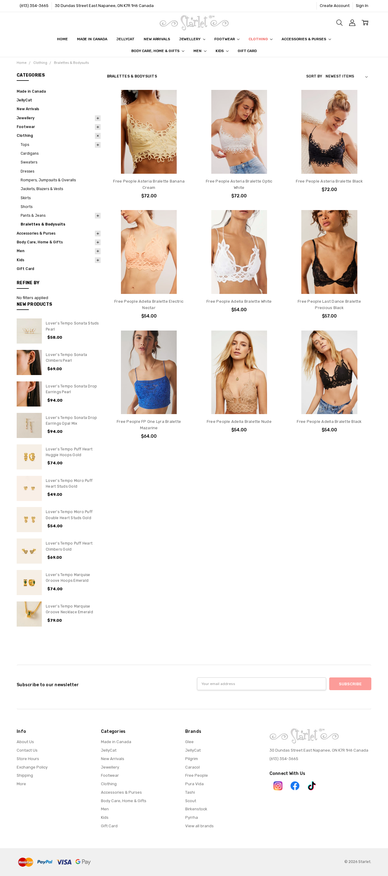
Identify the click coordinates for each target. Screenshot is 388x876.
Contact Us (27, 750)
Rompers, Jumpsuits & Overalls (48, 180)
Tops (25, 145)
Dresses (27, 171)
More (21, 784)
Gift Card (247, 51)
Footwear (225, 39)
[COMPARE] (181, 110)
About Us (25, 741)
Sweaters (29, 162)
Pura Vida (194, 784)
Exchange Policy (32, 767)
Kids (220, 51)
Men (197, 51)
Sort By (314, 76)
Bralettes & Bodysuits (43, 224)
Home (62, 39)
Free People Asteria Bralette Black (329, 181)
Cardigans (29, 153)
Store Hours (28, 758)
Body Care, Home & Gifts (155, 51)
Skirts (26, 198)
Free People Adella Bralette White (239, 301)
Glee (189, 741)
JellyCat (125, 39)
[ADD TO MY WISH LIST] (181, 119)
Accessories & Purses (304, 39)
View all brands (199, 826)
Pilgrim (191, 758)
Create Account (335, 5)
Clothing (259, 39)
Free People (196, 775)
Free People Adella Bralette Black (329, 421)
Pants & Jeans (33, 215)
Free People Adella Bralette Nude (239, 421)
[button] (277, 785)
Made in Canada (92, 39)
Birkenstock (196, 809)
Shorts (26, 207)
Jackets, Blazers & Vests (42, 189)
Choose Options (149, 162)
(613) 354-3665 (34, 5)
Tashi (190, 792)
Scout (190, 801)
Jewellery (190, 39)
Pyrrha (191, 817)
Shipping (25, 775)
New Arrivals (157, 39)
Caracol (192, 767)
